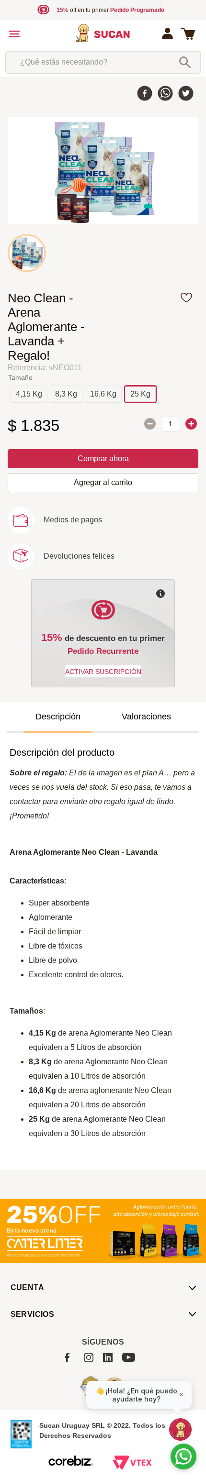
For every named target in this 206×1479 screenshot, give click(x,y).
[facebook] (144, 94)
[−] (150, 424)
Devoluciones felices (79, 556)
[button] (29, 394)
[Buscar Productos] (185, 62)
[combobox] (103, 62)
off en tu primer (110, 10)
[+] (191, 424)
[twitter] (186, 94)
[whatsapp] (165, 94)
